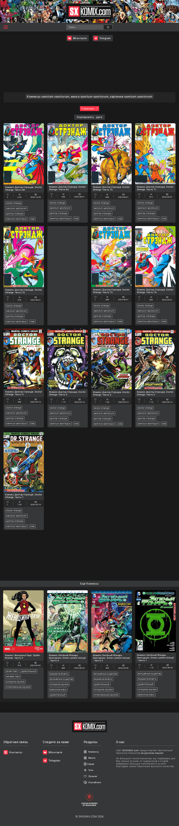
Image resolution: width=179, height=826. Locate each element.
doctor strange (13, 203)
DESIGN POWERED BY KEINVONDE (89, 804)
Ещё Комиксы (89, 583)
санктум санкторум (16, 219)
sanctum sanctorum (16, 208)
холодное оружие (15, 682)
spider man (11, 671)
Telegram (105, 38)
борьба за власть (59, 674)
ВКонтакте (80, 38)
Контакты (15, 752)
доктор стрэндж (14, 213)
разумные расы (58, 689)
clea (32, 219)
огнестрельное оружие (18, 687)
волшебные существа (61, 679)
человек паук (13, 676)
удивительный (28, 671)
